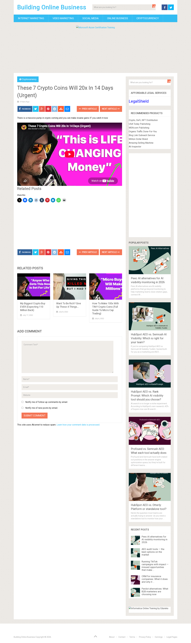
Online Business (117, 18)
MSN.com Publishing (139, 127)
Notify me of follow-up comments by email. (46, 402)
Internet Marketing (31, 18)
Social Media (90, 18)
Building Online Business (51, 7)
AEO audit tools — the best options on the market (153, 552)
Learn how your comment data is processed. (78, 424)
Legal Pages (172, 637)
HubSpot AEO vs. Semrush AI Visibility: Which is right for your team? (149, 338)
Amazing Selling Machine (141, 143)
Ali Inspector (135, 146)
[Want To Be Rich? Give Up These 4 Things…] (69, 286)
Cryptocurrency (147, 18)
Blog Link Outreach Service (142, 135)
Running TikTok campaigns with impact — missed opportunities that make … (155, 565)
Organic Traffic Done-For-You (143, 131)
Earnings (159, 637)
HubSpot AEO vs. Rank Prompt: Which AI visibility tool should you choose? (147, 395)
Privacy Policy (145, 637)
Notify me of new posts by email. (41, 408)
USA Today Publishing (139, 124)
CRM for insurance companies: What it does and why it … (155, 579)
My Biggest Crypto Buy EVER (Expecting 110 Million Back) (32, 307)
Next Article (109, 108)
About (112, 637)
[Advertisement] (95, 50)
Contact (121, 637)
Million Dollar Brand (138, 139)
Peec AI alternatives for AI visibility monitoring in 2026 (154, 539)
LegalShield (139, 101)
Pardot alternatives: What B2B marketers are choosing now (155, 591)
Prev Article (89, 108)
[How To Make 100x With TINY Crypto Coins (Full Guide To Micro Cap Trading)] (105, 286)
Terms (132, 637)
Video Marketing (63, 18)
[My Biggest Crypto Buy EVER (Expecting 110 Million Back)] (33, 286)
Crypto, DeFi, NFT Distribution (143, 120)
